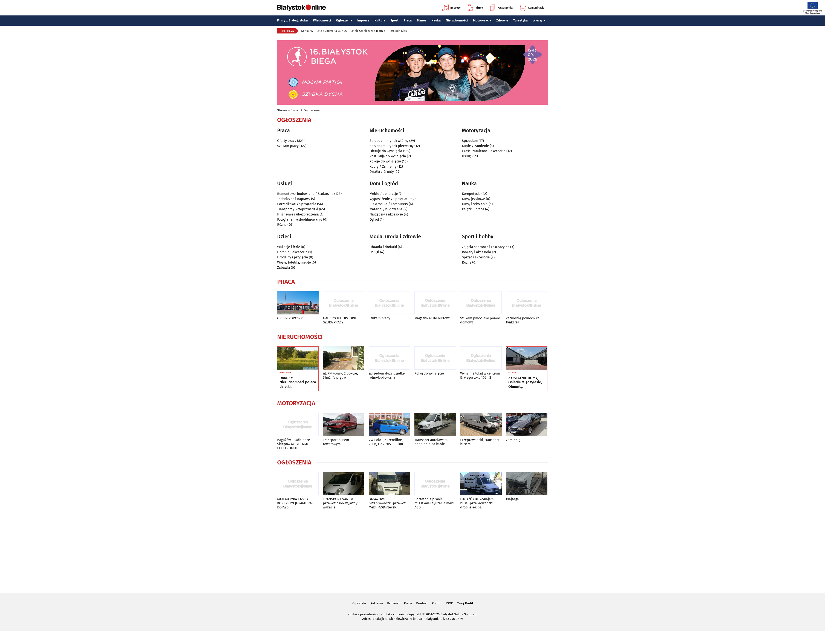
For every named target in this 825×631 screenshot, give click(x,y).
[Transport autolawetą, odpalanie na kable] (435, 424)
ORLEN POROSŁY (290, 318)
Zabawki (283, 267)
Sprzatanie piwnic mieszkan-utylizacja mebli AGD (434, 503)
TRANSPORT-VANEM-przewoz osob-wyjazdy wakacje (340, 503)
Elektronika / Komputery (389, 204)
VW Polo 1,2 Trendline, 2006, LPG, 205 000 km (386, 442)
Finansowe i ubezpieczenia (298, 214)
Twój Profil (465, 603)
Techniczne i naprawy (293, 199)
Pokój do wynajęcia (429, 373)
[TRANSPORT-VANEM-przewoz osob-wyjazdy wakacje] (343, 483)
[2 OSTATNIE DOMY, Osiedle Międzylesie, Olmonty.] (526, 358)
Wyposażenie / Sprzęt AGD (390, 199)
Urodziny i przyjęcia (292, 257)
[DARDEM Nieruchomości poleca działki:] (297, 358)
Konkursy (307, 30)
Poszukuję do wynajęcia (388, 156)
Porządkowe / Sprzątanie (296, 204)
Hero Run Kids (397, 30)
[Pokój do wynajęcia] (435, 358)
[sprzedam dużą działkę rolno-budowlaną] (389, 358)
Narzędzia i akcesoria (386, 214)
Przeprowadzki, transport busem (479, 442)
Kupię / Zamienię (383, 166)
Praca (408, 20)
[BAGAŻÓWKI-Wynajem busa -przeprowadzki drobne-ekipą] (481, 483)
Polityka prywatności (363, 614)
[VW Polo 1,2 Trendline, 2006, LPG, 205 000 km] (389, 424)
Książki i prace (473, 209)
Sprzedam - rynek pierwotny (392, 146)
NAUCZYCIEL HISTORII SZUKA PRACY (339, 320)
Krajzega (512, 499)
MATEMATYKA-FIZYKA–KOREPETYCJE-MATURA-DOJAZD (295, 503)
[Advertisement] (412, 550)
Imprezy (455, 7)
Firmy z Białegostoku (292, 20)
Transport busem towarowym (336, 442)
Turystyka (520, 20)
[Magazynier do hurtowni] (435, 303)
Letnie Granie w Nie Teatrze (368, 30)
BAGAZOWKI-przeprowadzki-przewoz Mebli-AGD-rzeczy (387, 503)
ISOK (449, 603)
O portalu (359, 603)
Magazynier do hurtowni (433, 318)
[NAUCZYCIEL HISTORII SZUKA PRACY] (343, 303)
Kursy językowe (473, 199)
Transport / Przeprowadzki (297, 209)
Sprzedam (470, 141)
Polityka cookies (392, 614)
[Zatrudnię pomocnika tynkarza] (526, 303)
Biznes (421, 20)
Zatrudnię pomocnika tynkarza (522, 320)
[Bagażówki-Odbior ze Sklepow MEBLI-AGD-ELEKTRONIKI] (298, 424)
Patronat (393, 603)
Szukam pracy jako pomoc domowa (480, 320)
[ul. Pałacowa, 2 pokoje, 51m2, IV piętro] (343, 358)
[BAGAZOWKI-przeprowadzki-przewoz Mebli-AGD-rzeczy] (389, 483)
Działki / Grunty (382, 172)
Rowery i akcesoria (476, 252)
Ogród (374, 219)
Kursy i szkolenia (475, 204)
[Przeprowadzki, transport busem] (481, 424)
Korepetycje (471, 194)
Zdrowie (502, 20)
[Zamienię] (526, 424)
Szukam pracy (288, 146)
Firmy (479, 7)
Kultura (379, 20)
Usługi (467, 156)
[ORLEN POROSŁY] (298, 303)
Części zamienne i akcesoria (484, 151)
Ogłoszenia (505, 7)
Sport (394, 20)
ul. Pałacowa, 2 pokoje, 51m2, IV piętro (340, 375)
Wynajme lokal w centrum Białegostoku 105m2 (480, 375)
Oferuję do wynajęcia (386, 151)
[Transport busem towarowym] (343, 424)
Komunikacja (536, 7)
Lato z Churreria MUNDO (332, 30)
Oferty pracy (286, 141)
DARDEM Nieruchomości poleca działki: (298, 382)
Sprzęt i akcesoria (476, 257)
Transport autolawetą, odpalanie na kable (431, 442)
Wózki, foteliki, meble (294, 262)
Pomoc (437, 603)
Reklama (376, 603)
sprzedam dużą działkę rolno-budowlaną (387, 375)
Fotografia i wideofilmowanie (299, 219)
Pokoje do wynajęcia (385, 161)
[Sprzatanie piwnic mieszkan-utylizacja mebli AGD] (435, 483)
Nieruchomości (457, 20)
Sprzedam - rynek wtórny (389, 141)
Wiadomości (322, 20)
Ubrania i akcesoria (292, 252)
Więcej (537, 20)
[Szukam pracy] (389, 303)
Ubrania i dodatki (383, 247)
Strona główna (287, 110)
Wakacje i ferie (288, 247)
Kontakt (422, 603)
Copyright (414, 614)
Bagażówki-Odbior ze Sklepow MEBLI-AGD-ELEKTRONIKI (293, 444)
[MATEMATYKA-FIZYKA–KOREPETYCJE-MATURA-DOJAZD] (298, 483)
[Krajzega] (526, 483)
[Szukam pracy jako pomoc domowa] (481, 303)
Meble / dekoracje (384, 194)
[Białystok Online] (301, 8)
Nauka (436, 20)
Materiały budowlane (386, 209)
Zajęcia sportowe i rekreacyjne (485, 247)
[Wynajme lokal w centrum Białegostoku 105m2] (481, 358)
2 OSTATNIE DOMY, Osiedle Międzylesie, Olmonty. (525, 382)
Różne (282, 225)
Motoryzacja (482, 20)
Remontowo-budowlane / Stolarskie (305, 194)
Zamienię (513, 440)
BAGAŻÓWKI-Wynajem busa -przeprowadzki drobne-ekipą (477, 503)
